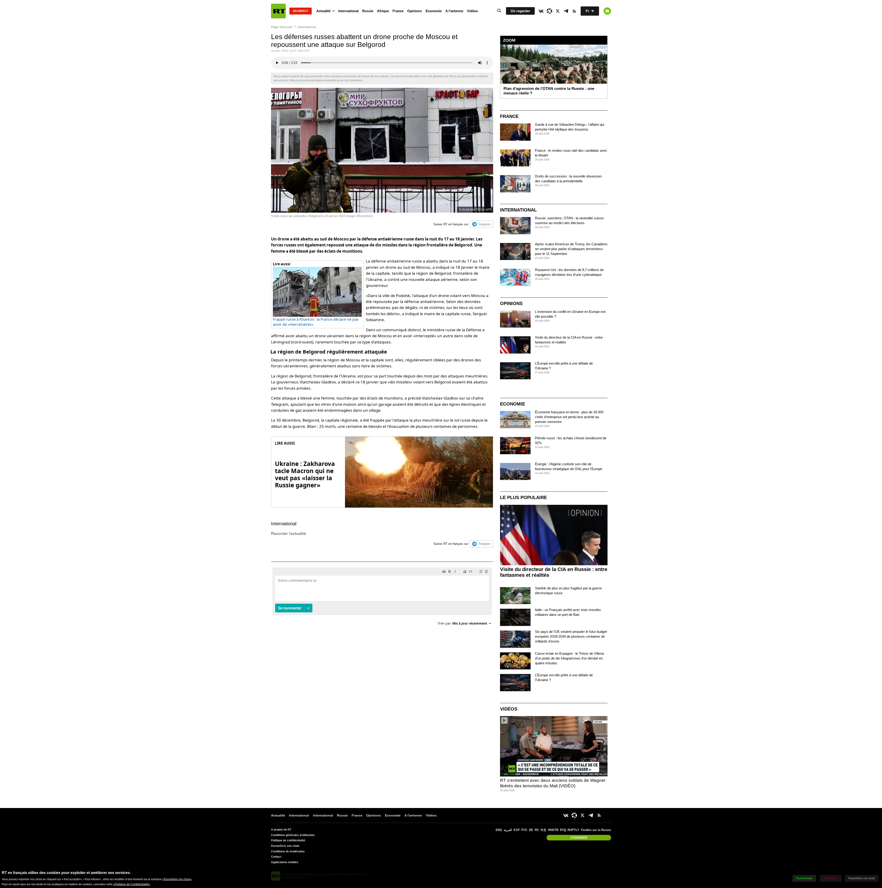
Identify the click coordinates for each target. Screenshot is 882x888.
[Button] (607, 11)
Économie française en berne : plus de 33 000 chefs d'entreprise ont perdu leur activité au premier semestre (569, 417)
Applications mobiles (284, 862)
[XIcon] (557, 11)
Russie (367, 11)
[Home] (278, 11)
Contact (276, 856)
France (398, 11)
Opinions (414, 11)
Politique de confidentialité (288, 840)
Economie (434, 11)
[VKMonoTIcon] (541, 11)
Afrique (383, 11)
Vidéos (472, 11)
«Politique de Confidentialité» (131, 884)
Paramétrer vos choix (285, 846)
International (348, 11)
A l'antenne (454, 11)
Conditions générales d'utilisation (292, 835)
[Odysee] (549, 11)
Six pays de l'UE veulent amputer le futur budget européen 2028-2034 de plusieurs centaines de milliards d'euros (571, 636)
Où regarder (520, 11)
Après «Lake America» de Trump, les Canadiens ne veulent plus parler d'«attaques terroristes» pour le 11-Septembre (571, 249)
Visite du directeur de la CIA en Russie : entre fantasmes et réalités (553, 572)
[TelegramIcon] (566, 11)
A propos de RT (281, 829)
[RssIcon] (574, 11)
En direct (300, 11)
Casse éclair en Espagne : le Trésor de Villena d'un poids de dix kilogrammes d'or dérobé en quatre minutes (569, 658)
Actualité (323, 11)
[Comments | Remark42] (382, 598)
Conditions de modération (288, 851)
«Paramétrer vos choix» (177, 879)
